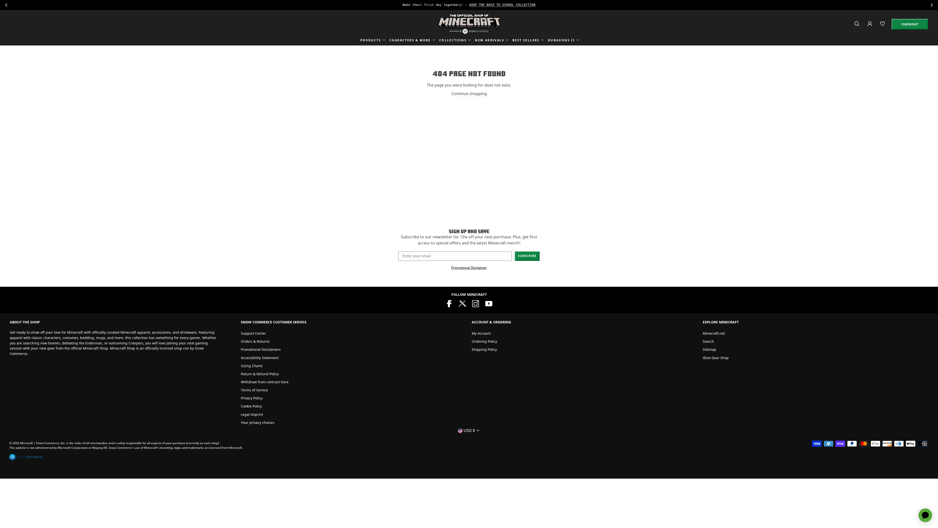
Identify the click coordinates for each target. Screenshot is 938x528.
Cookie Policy (251, 406)
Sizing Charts (252, 365)
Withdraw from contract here (264, 382)
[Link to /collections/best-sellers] (469, 5)
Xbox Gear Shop (716, 357)
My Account (481, 333)
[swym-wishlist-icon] (883, 26)
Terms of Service (254, 390)
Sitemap (709, 349)
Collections (453, 40)
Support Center (253, 333)
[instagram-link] (475, 303)
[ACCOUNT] (870, 27)
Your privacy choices (257, 422)
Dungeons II (561, 40)
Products (370, 40)
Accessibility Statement (260, 357)
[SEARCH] (857, 26)
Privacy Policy (252, 398)
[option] (469, 5)
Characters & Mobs (410, 40)
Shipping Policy (484, 349)
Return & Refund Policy (260, 374)
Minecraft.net (714, 333)
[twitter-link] (462, 303)
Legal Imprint (252, 414)
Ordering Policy (484, 341)
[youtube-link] (488, 303)
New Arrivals (489, 40)
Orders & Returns (255, 341)
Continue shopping (469, 93)
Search (708, 341)
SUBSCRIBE (527, 256)
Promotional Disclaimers (261, 349)
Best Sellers (526, 40)
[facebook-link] (449, 303)
